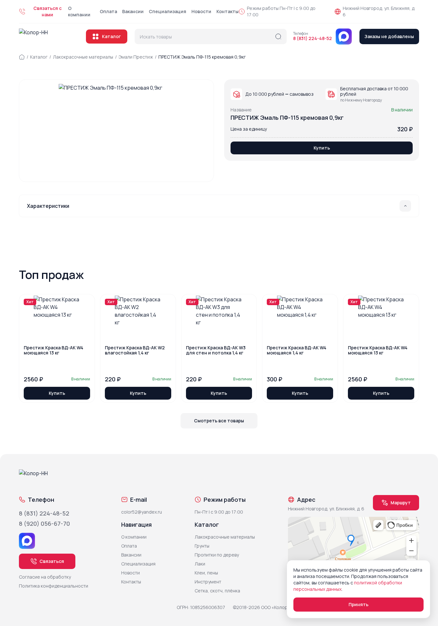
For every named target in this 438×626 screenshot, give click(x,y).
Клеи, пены (206, 573)
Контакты (227, 11)
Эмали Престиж (136, 57)
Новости (201, 11)
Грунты (202, 546)
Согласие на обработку (45, 577)
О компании (79, 11)
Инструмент (208, 582)
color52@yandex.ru (141, 512)
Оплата (108, 11)
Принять (358, 604)
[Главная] (22, 57)
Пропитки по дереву (217, 555)
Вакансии (133, 11)
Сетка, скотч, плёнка (217, 591)
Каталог (111, 36)
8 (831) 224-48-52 (312, 38)
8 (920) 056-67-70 (44, 523)
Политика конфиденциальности (53, 586)
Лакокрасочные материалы (83, 57)
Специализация (167, 11)
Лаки (200, 564)
